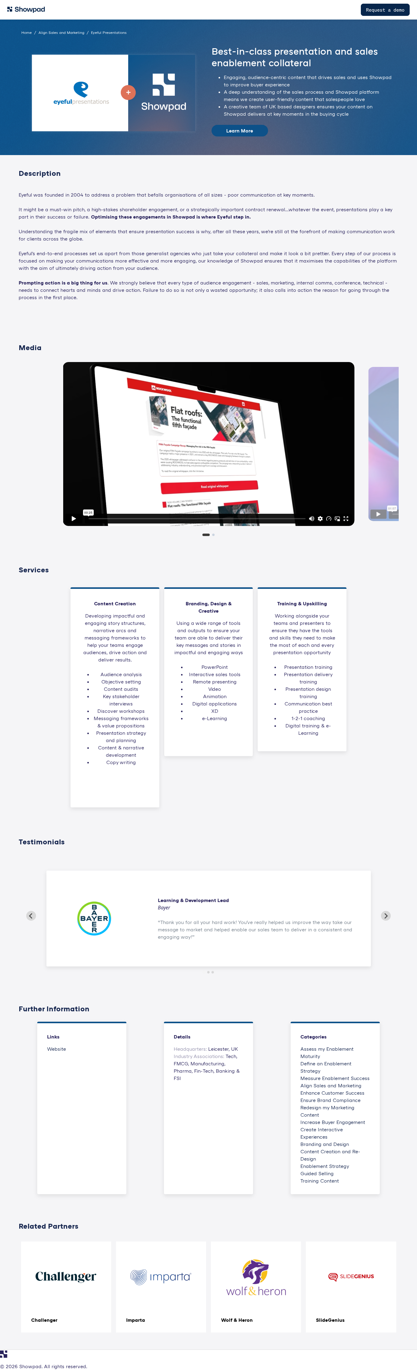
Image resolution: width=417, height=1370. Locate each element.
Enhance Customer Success (332, 1093)
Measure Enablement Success (335, 1078)
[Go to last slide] (31, 916)
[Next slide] (386, 916)
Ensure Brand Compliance (330, 1100)
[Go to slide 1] (204, 972)
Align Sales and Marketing (330, 1085)
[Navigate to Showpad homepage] (26, 10)
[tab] (206, 535)
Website (56, 1049)
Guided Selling (317, 1173)
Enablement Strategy (324, 1166)
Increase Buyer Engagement (332, 1122)
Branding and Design (324, 1144)
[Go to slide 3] (213, 972)
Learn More (239, 131)
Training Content (319, 1181)
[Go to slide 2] (208, 972)
